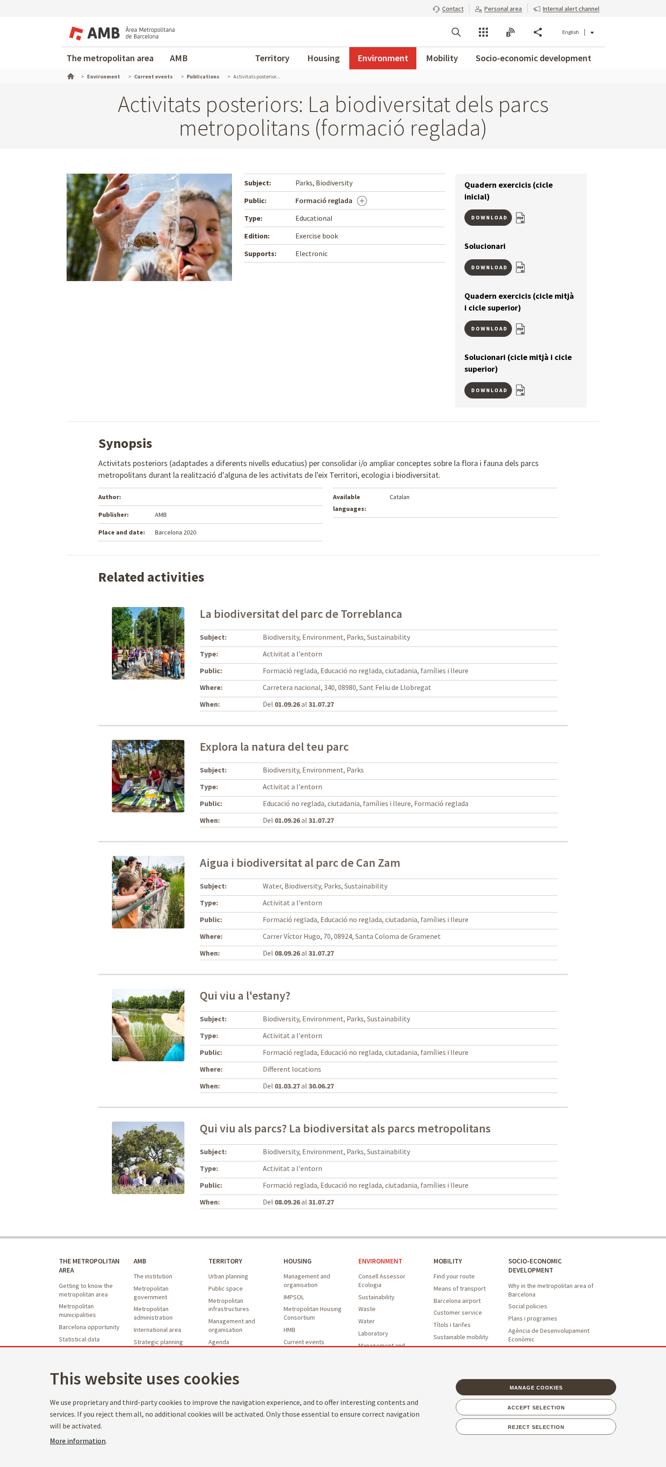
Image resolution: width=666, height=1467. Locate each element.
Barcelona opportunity (89, 1327)
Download (489, 217)
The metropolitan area (110, 57)
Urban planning (228, 1276)
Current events (304, 1342)
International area (157, 1330)
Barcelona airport (457, 1301)
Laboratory (373, 1333)
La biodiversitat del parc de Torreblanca (301, 613)
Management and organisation (231, 1325)
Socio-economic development (533, 57)
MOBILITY (448, 1261)
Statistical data (79, 1339)
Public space (225, 1288)
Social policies (527, 1306)
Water (366, 1321)
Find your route (454, 1276)
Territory (272, 57)
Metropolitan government (151, 1292)
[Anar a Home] (70, 75)
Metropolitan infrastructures (228, 1305)
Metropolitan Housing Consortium (313, 1313)
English (570, 32)
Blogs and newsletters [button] (510, 32)
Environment (382, 57)
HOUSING (298, 1261)
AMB (179, 57)
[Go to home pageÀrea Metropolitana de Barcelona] (121, 31)
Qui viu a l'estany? (245, 995)
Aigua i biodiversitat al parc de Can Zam (300, 862)
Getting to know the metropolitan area (86, 1290)
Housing (323, 57)
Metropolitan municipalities (77, 1310)
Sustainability (376, 1297)
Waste (367, 1309)
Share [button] (537, 32)
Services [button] (483, 32)
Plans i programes (532, 1318)
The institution (153, 1276)
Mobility (442, 57)
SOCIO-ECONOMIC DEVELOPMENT (535, 1266)
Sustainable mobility (461, 1337)
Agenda (218, 1342)
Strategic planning (158, 1342)
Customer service (458, 1312)
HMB (289, 1330)
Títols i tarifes (452, 1325)
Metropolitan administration (153, 1313)
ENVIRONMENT (380, 1261)
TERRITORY (225, 1261)
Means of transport (460, 1288)
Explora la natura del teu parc (274, 746)
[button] (448, 8)
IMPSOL (294, 1297)
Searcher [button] (456, 32)
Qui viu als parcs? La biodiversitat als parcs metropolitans (345, 1128)
